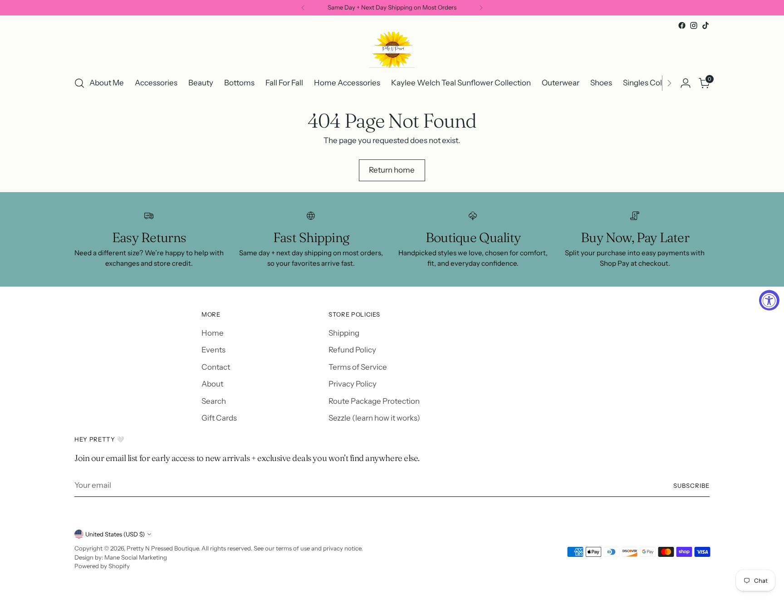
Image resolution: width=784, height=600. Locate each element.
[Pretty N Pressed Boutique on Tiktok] (705, 25)
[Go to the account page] (685, 83)
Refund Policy (352, 349)
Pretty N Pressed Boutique (163, 548)
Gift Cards (219, 417)
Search (213, 401)
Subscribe (691, 485)
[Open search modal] (79, 83)
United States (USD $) (115, 534)
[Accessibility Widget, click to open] (769, 300)
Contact (215, 367)
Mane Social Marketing (135, 557)
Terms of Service (357, 367)
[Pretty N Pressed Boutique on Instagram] (694, 25)
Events (213, 349)
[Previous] (303, 7)
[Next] (481, 7)
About (212, 383)
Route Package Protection (374, 401)
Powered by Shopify (102, 566)
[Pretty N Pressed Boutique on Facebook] (682, 25)
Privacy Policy (352, 383)
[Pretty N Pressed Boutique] (392, 50)
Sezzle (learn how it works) (374, 417)
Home (212, 332)
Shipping (343, 332)
